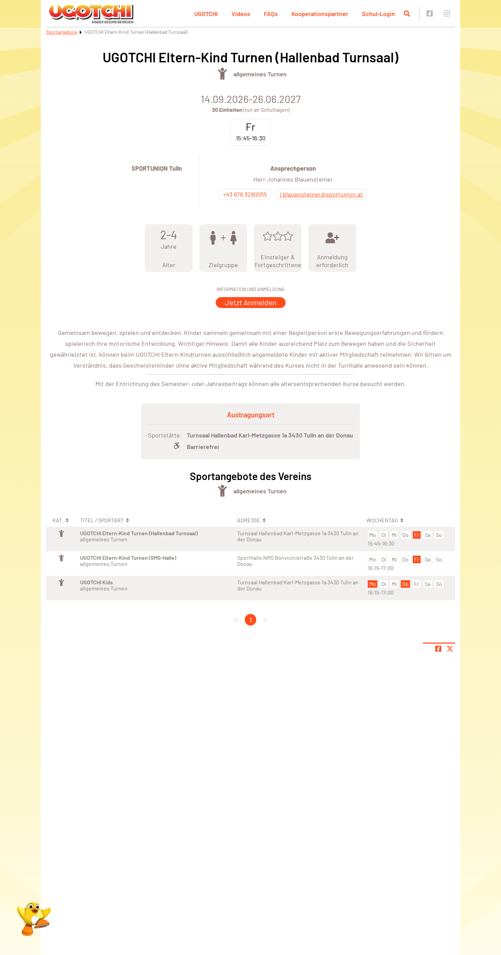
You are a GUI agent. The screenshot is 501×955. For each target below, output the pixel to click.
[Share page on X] (450, 649)
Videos (240, 13)
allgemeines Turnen (260, 74)
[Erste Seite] (235, 620)
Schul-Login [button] (378, 13)
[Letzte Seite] (265, 620)
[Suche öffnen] (406, 13)
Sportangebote (61, 32)
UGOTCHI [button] (206, 13)
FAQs (271, 13)
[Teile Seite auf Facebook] (438, 649)
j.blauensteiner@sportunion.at (321, 194)
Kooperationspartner (319, 13)
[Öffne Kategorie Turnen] (222, 74)
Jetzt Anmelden (250, 302)
